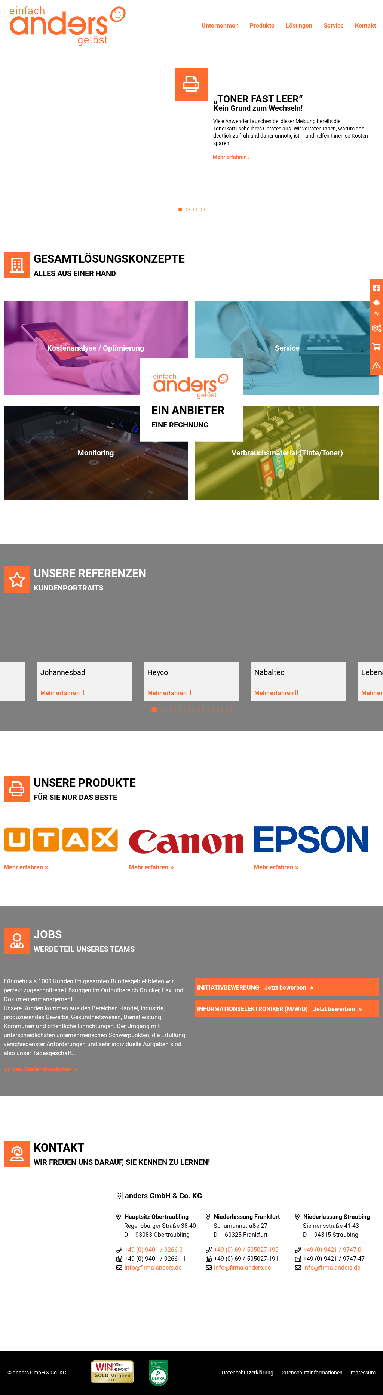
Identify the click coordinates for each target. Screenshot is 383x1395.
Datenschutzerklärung (247, 1373)
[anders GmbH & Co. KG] (65, 24)
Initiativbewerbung (251, 987)
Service (334, 25)
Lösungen (299, 25)
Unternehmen (220, 25)
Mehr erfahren (230, 157)
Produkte (262, 25)
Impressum (362, 1373)
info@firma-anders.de (153, 1267)
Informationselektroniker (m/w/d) (276, 1009)
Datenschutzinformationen (311, 1373)
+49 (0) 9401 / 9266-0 (154, 1249)
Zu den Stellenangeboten (37, 1069)
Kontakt (365, 25)
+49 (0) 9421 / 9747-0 (332, 1249)
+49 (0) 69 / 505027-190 (246, 1249)
